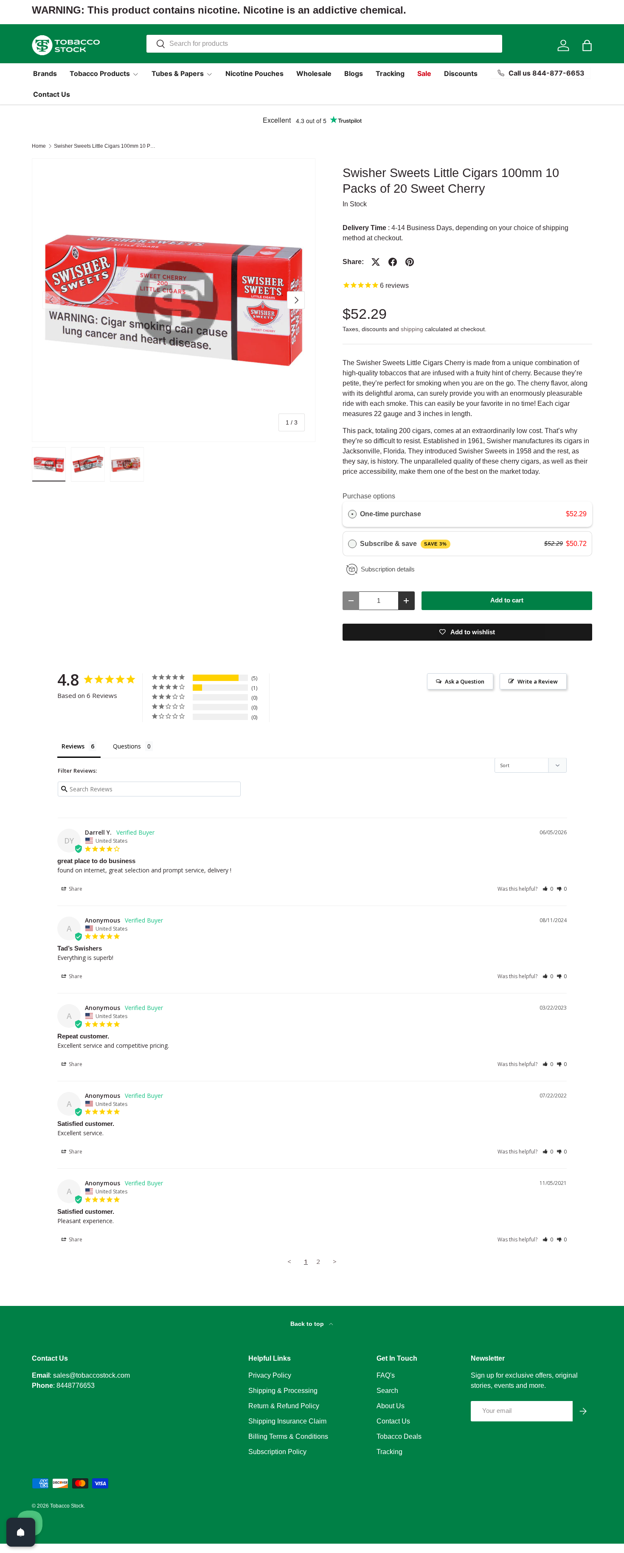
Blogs (353, 73)
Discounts (461, 73)
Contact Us (51, 94)
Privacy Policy (269, 1375)
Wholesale (314, 73)
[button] (587, 45)
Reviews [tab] (73, 746)
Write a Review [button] (537, 681)
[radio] (352, 514)
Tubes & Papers (178, 73)
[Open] (20, 1532)
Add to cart (506, 600)
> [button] (335, 1261)
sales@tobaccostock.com (91, 1375)
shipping (412, 329)
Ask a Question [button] (464, 681)
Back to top (308, 1323)
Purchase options (369, 496)
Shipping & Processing (283, 1390)
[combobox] (324, 44)
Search (387, 1390)
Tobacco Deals (399, 1436)
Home (39, 146)
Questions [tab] (127, 746)
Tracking (390, 73)
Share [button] (74, 888)
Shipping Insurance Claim (287, 1421)
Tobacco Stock (67, 1506)
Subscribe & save (403, 543)
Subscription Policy (277, 1451)
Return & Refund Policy (283, 1406)
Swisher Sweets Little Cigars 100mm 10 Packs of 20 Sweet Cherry (105, 146)
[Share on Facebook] (392, 261)
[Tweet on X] (375, 261)
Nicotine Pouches (254, 73)
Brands (45, 73)
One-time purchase (390, 514)
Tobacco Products (100, 73)
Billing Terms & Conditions (288, 1436)
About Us (391, 1406)
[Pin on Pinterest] (409, 261)
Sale (424, 73)
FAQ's (386, 1375)
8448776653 (75, 1385)
